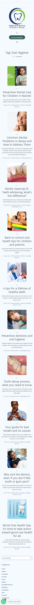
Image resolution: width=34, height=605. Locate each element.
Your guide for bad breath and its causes (17, 428)
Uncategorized (5, 598)
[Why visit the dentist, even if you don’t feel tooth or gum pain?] (17, 458)
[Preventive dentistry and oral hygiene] (17, 319)
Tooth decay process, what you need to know (17, 383)
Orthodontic (5, 587)
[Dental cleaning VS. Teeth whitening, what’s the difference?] (17, 172)
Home (13, 56)
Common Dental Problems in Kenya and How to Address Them (17, 141)
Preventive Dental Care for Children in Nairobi (17, 94)
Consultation (5, 574)
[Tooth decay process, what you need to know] (17, 365)
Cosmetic (23, 205)
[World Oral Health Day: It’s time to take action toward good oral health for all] (17, 509)
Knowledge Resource (26, 158)
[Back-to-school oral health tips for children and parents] (17, 221)
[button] (3, 601)
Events (23, 547)
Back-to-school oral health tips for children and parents (17, 241)
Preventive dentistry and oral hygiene (17, 337)
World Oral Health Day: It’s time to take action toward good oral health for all (17, 531)
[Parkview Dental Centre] (17, 18)
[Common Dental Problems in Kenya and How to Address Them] (17, 121)
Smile (19, 305)
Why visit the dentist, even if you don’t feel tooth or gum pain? (17, 478)
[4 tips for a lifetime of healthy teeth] (17, 272)
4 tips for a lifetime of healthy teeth (17, 290)
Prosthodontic (5, 590)
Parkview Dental (15, 105)
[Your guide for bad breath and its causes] (17, 411)
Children (23, 105)
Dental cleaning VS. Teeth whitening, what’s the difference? (17, 192)
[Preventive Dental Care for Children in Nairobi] (17, 76)
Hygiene (29, 205)
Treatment (4, 595)
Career (3, 568)
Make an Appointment (17, 37)
